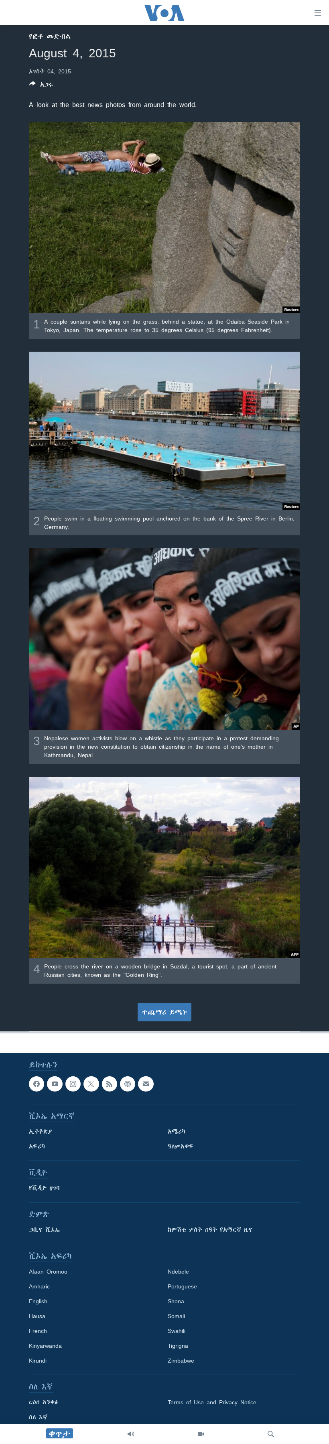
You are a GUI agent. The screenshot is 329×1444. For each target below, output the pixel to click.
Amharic (39, 1286)
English (38, 1301)
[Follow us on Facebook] (36, 1084)
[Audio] (131, 1434)
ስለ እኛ (38, 1417)
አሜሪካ (176, 1131)
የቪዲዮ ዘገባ (44, 1188)
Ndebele (178, 1271)
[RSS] (109, 1084)
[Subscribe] (145, 1084)
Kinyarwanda (45, 1345)
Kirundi (38, 1360)
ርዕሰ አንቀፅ (43, 1402)
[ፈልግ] (271, 1434)
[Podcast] (127, 1084)
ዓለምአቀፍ (181, 1146)
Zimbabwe (181, 1360)
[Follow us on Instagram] (73, 1084)
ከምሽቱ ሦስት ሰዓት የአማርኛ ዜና (210, 1229)
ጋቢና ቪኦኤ (44, 1229)
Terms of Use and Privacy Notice (212, 1402)
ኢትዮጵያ (40, 1131)
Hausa (37, 1316)
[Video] (201, 1434)
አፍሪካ (37, 1146)
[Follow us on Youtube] (54, 1084)
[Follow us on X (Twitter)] (91, 1084)
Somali (176, 1316)
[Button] (41, 86)
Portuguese (182, 1286)
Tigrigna (178, 1345)
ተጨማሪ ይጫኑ (164, 1012)
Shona (176, 1301)
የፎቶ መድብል (50, 36)
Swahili (176, 1331)
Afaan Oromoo (48, 1271)
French (38, 1331)
